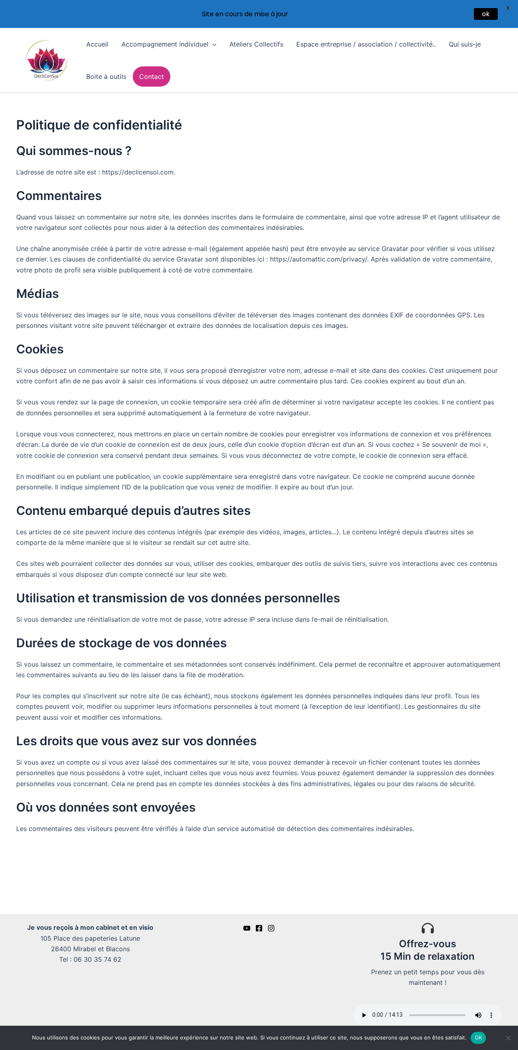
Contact (151, 76)
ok (486, 14)
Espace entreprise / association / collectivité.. (366, 44)
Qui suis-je (465, 44)
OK (478, 1037)
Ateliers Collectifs (256, 44)
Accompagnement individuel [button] (164, 44)
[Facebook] (259, 928)
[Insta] (271, 928)
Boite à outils (106, 76)
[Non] (508, 1038)
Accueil (97, 44)
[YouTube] (247, 928)
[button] (212, 44)
